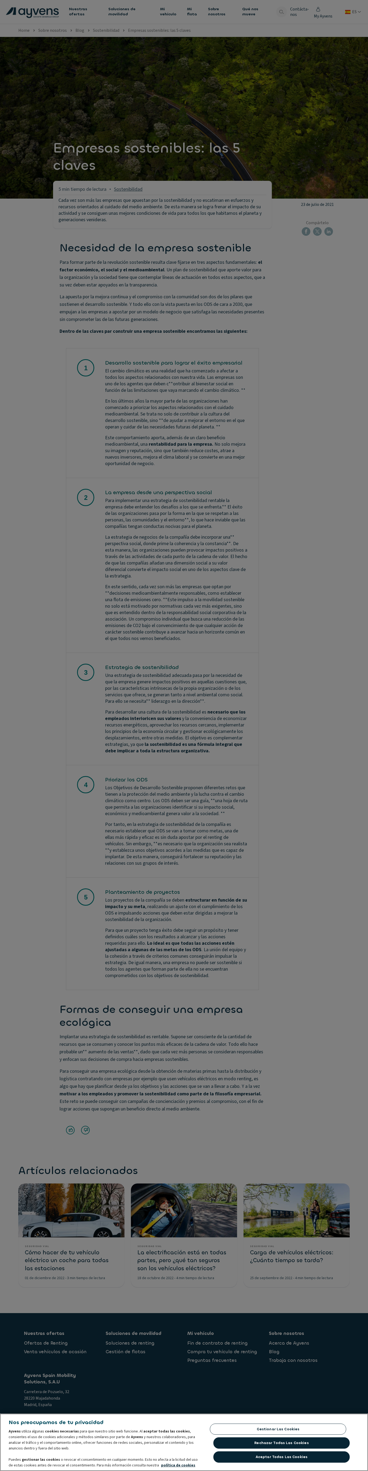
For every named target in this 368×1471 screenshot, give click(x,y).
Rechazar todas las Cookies (281, 1443)
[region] (184, 1442)
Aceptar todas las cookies (281, 1457)
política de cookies (178, 1465)
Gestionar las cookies (278, 1429)
